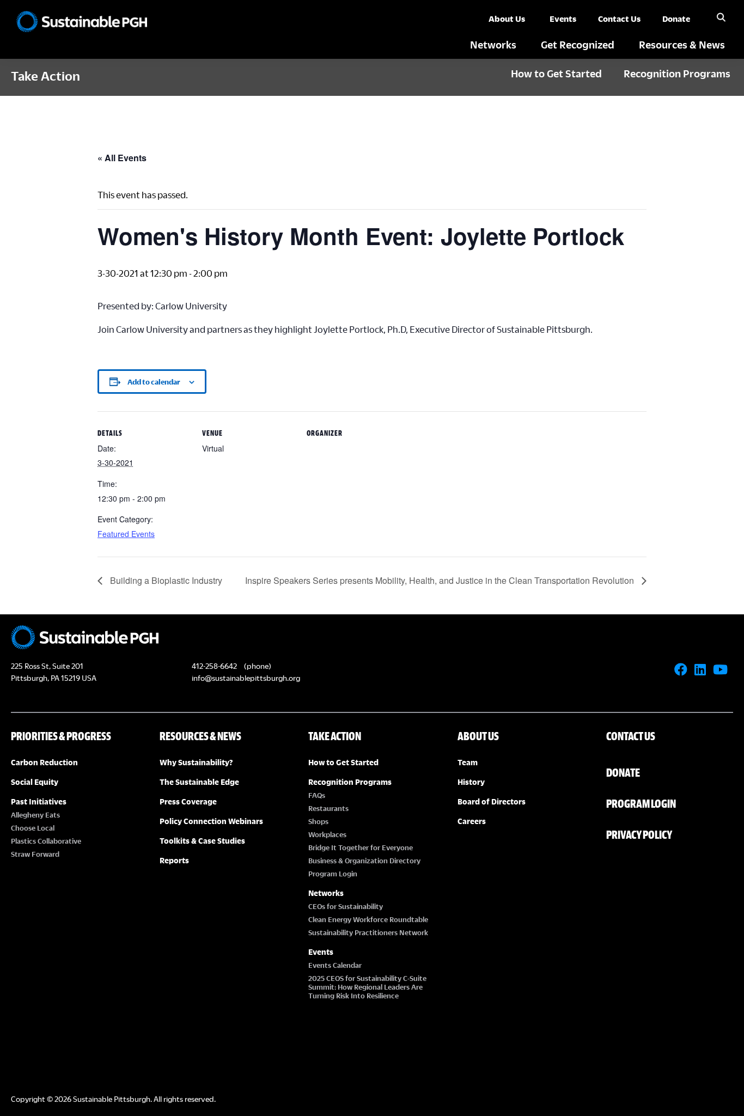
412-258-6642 (214, 666)
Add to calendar (153, 382)
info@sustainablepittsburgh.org (246, 678)
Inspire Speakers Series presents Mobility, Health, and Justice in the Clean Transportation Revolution (440, 580)
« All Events (122, 157)
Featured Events (126, 533)
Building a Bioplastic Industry (165, 580)
